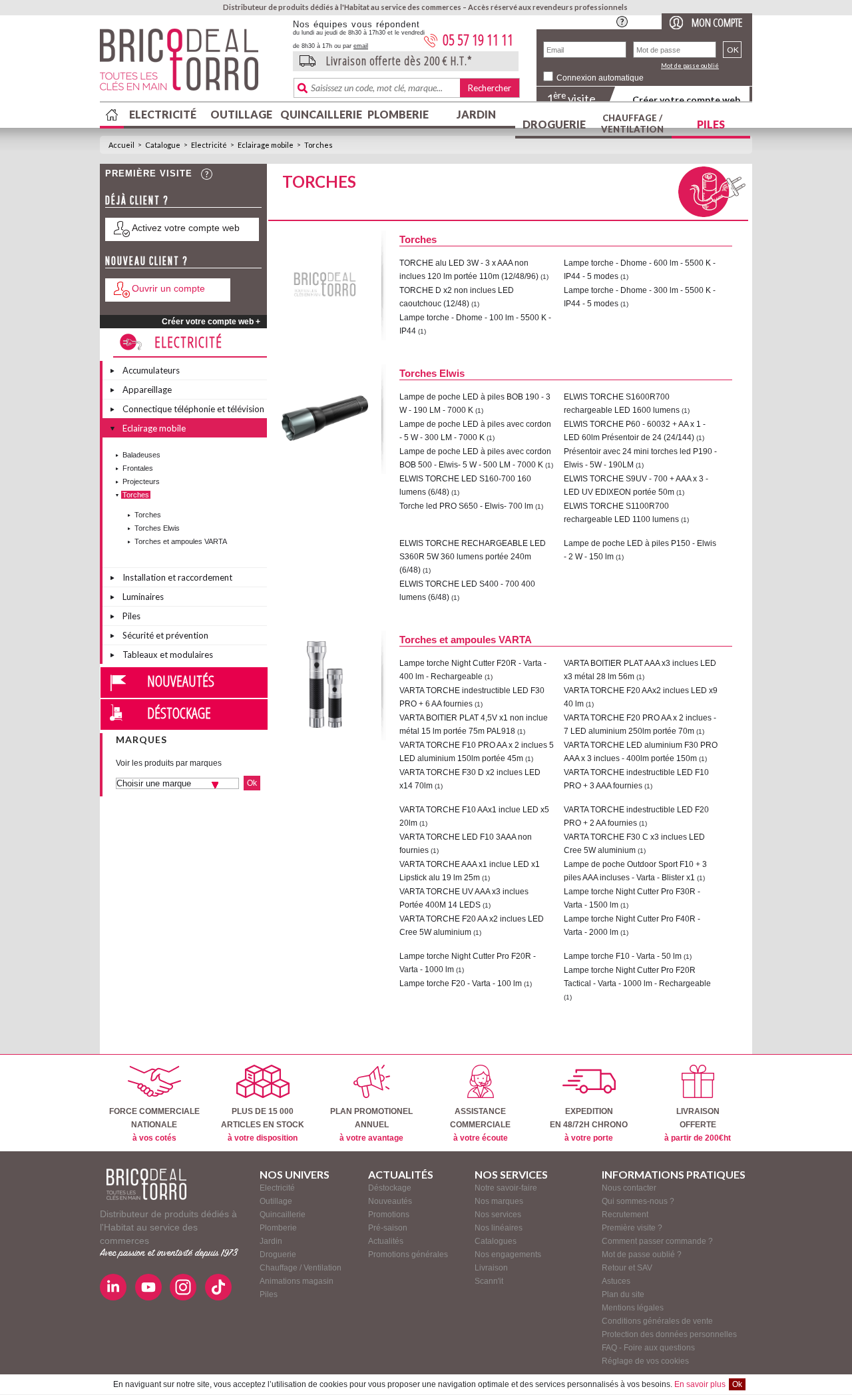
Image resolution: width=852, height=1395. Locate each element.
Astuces (616, 1281)
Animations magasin (296, 1281)
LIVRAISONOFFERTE (697, 1125)
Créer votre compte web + (211, 321)
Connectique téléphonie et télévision (193, 409)
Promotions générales (408, 1254)
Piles (711, 124)
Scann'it (489, 1281)
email (360, 46)
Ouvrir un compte (168, 288)
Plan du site (623, 1294)
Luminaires (143, 596)
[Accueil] (146, 1184)
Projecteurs (141, 481)
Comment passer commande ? (657, 1241)
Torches (318, 144)
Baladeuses (141, 455)
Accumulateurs (151, 370)
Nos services (498, 1214)
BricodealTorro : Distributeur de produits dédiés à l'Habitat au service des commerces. (191, 64)
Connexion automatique (600, 78)
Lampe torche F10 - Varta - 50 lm (623, 956)
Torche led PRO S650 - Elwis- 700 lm (466, 506)
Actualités (385, 1241)
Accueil (121, 144)
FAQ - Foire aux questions (648, 1347)
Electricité (162, 114)
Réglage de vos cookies (645, 1361)
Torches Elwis (157, 528)
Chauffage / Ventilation (632, 124)
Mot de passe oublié (690, 65)
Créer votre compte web (686, 99)
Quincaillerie (319, 114)
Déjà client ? (137, 200)
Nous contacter (629, 1188)
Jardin (476, 114)
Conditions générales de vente (657, 1321)
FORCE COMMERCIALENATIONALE (154, 1125)
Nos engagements (508, 1254)
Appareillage (147, 389)
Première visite (148, 173)
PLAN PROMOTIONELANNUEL (371, 1125)
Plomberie (398, 114)
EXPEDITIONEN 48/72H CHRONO (589, 1125)
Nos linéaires (499, 1228)
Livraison (491, 1267)
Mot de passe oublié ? (642, 1254)
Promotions (388, 1214)
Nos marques (499, 1201)
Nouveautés (180, 681)
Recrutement (625, 1214)
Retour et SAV (627, 1267)
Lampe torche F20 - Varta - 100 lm (460, 983)
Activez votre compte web (186, 227)
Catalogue (162, 144)
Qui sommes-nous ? (638, 1201)
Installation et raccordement (177, 577)
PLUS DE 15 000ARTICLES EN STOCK (262, 1125)
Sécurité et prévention (165, 635)
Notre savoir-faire (506, 1188)
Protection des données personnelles (669, 1334)
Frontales (137, 468)
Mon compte (717, 22)
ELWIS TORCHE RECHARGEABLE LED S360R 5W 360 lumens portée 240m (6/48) (472, 557)
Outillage (241, 114)
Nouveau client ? (146, 260)
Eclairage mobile (266, 144)
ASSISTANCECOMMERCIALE (480, 1125)
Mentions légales (633, 1307)
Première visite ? (632, 1228)
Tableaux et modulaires (167, 654)
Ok (737, 1384)
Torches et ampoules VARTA (180, 541)
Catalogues (496, 1241)
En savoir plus (700, 1384)
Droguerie (554, 124)
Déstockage (179, 712)
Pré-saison (387, 1228)
